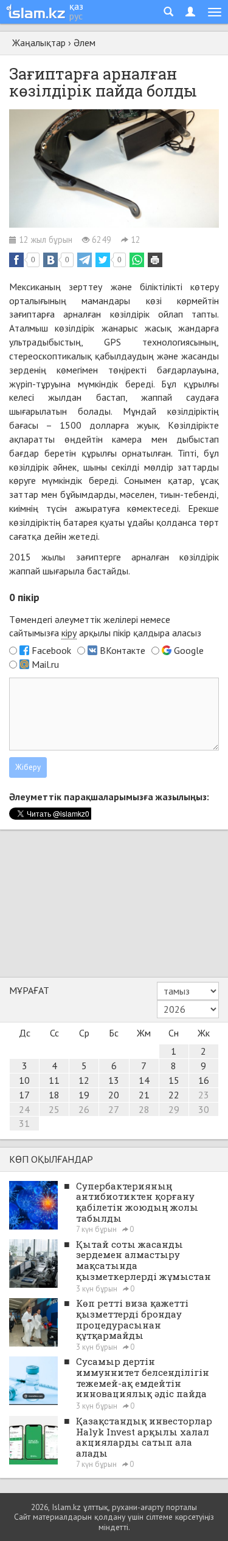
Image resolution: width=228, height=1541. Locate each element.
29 (173, 1109)
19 (83, 1095)
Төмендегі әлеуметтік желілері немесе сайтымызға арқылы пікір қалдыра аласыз (105, 626)
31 (24, 1123)
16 (203, 1080)
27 (113, 1109)
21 (144, 1095)
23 (203, 1095)
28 (144, 1109)
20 (113, 1095)
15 (173, 1080)
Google (189, 650)
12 (83, 1080)
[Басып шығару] (155, 260)
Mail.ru (45, 664)
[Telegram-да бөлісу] (84, 260)
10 (24, 1080)
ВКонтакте (122, 650)
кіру (69, 633)
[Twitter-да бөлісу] (102, 260)
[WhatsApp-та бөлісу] (137, 260)
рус (76, 16)
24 (24, 1109)
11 (54, 1080)
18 (54, 1095)
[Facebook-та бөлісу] (16, 260)
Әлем (84, 42)
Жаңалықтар (39, 42)
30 (203, 1109)
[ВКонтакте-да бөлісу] (50, 260)
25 (54, 1109)
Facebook (51, 650)
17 (24, 1095)
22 (173, 1095)
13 (113, 1080)
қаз (76, 6)
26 (83, 1109)
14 (144, 1080)
